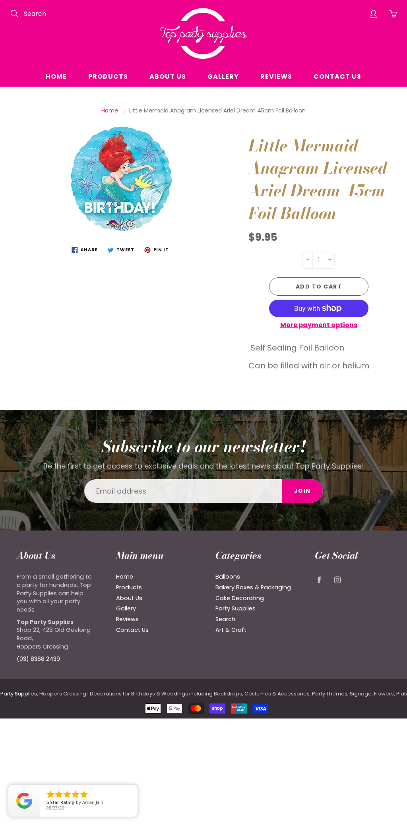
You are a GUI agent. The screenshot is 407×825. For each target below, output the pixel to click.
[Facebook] (319, 580)
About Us (167, 76)
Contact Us (337, 76)
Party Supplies (235, 608)
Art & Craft (230, 630)
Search (225, 619)
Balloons (227, 577)
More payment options (318, 325)
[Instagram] (337, 580)
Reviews (276, 76)
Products (108, 76)
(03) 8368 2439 (38, 659)
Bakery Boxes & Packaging (253, 587)
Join (302, 491)
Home (56, 76)
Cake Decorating (239, 598)
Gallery (223, 76)
